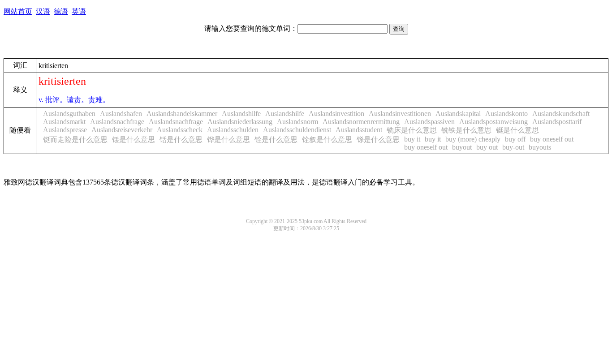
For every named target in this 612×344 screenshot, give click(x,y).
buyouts (540, 147)
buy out (487, 147)
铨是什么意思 (275, 139)
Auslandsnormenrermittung (361, 121)
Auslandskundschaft (561, 113)
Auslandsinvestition (336, 113)
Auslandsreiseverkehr (121, 129)
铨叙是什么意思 (327, 139)
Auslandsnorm (297, 121)
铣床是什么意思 (412, 130)
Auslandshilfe (241, 113)
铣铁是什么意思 (466, 130)
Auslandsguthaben (69, 113)
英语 (79, 11)
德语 (61, 11)
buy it (412, 139)
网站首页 (18, 11)
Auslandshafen (121, 113)
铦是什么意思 (181, 139)
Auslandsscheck (180, 129)
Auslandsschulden (233, 129)
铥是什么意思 (133, 139)
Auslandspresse (65, 129)
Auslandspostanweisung (493, 121)
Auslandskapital (458, 113)
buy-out (513, 147)
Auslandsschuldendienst (297, 129)
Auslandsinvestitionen (400, 113)
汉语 (43, 11)
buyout (462, 147)
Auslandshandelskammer (182, 113)
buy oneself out (551, 139)
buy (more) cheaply (472, 139)
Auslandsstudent (359, 129)
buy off (515, 139)
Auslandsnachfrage (117, 121)
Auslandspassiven (429, 121)
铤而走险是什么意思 (75, 139)
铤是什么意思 (517, 130)
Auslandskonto (506, 113)
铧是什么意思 (228, 139)
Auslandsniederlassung (239, 121)
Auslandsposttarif (557, 121)
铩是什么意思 (378, 139)
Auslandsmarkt (64, 121)
